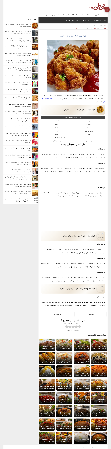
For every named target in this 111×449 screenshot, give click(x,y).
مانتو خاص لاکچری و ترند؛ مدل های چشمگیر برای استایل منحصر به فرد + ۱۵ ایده (18, 134)
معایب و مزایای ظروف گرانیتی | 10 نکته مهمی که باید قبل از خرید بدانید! (18, 47)
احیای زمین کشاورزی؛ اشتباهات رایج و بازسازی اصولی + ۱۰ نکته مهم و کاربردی (18, 192)
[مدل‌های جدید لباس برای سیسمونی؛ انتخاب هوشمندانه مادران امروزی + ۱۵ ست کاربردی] (35, 65)
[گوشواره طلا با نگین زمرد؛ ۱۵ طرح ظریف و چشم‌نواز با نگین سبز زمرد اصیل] (35, 188)
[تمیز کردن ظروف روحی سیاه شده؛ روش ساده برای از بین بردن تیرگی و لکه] (35, 72)
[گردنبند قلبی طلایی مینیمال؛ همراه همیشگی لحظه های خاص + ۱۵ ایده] (35, 123)
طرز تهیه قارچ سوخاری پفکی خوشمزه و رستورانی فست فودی (77, 288)
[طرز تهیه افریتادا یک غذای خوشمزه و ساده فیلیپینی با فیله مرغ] (35, 28)
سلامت (82, 15)
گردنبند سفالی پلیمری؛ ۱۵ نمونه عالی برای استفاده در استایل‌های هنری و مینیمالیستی (18, 32)
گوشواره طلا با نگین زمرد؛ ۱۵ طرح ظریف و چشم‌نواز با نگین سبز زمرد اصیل (18, 185)
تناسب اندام (74, 15)
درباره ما (104, 15)
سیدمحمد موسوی (100, 28)
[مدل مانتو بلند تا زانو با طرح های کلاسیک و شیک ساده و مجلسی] (35, 86)
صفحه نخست (101, 26)
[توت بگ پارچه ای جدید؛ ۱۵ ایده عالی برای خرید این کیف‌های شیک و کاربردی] (35, 116)
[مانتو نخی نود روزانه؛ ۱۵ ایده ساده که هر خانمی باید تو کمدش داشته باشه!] (35, 166)
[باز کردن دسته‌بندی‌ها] (107, 9)
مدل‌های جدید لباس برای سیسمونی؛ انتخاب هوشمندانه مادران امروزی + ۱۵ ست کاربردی (18, 62)
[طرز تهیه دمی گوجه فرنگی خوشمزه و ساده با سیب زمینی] (35, 152)
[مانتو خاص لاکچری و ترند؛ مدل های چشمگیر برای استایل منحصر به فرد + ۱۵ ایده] (35, 137)
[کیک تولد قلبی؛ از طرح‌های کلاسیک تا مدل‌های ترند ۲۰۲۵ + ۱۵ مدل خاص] (35, 159)
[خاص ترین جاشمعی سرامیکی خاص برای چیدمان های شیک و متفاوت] (35, 94)
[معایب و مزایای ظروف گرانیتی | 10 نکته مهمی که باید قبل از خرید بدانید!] (35, 50)
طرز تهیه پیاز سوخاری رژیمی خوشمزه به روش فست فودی (86, 20)
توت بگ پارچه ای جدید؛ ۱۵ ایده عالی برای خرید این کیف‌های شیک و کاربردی (18, 112)
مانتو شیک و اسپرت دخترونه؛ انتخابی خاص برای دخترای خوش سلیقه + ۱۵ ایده (18, 171)
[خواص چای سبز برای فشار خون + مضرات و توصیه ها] (35, 79)
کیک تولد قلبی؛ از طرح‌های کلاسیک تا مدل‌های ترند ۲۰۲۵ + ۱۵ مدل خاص (18, 156)
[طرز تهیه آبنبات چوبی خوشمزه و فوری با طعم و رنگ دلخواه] (35, 145)
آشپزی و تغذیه (95, 15)
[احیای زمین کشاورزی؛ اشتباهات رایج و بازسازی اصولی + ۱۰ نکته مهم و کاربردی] (35, 196)
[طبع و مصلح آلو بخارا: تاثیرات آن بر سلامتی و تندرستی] (35, 130)
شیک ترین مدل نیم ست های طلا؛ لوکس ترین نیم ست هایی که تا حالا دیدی (18, 105)
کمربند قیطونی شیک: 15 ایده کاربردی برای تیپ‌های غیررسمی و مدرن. (18, 54)
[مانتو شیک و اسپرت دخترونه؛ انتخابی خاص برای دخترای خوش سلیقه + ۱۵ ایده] (35, 174)
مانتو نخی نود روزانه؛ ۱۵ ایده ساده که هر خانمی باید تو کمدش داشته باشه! (18, 163)
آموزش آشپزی (94, 26)
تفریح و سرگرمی (65, 15)
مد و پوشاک (47, 15)
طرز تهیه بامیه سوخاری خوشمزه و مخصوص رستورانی (79, 110)
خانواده (88, 15)
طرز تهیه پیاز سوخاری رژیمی (73, 36)
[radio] (79, 327)
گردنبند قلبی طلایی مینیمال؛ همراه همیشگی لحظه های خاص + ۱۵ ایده (18, 120)
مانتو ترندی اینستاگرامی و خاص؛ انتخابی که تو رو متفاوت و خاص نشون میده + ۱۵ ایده (18, 40)
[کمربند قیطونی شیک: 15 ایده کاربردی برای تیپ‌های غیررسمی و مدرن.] (35, 57)
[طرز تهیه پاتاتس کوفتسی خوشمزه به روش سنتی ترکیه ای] (35, 101)
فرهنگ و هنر (55, 15)
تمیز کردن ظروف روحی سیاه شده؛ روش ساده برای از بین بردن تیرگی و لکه (18, 69)
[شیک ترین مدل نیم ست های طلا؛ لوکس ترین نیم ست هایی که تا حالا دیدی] (35, 108)
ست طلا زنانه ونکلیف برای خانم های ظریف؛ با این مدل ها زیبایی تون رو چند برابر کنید (18, 178)
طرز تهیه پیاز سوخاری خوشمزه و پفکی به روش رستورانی (79, 236)
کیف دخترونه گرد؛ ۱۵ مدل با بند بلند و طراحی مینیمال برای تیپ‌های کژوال (18, 200)
